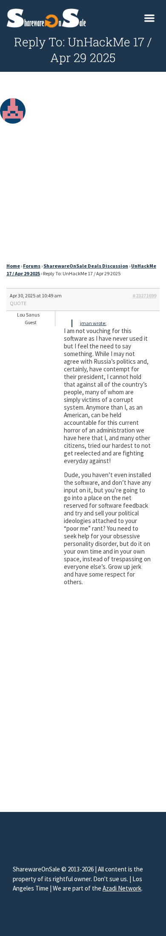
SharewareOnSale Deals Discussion (85, 266)
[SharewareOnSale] (48, 17)
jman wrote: (93, 323)
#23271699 (144, 295)
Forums (31, 266)
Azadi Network (122, 888)
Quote (18, 303)
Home (13, 266)
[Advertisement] (83, 169)
